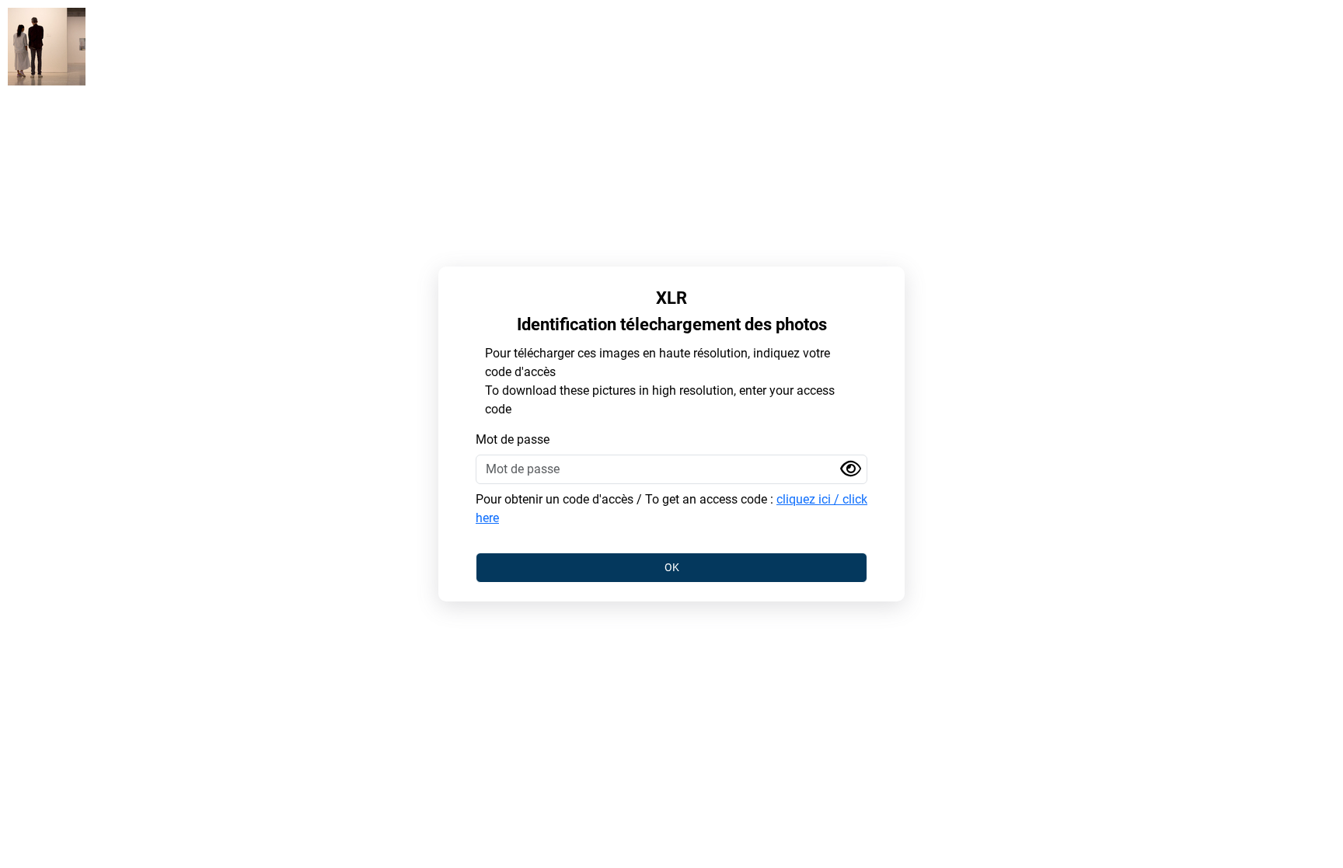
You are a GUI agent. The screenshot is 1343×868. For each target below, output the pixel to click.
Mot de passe (512, 439)
